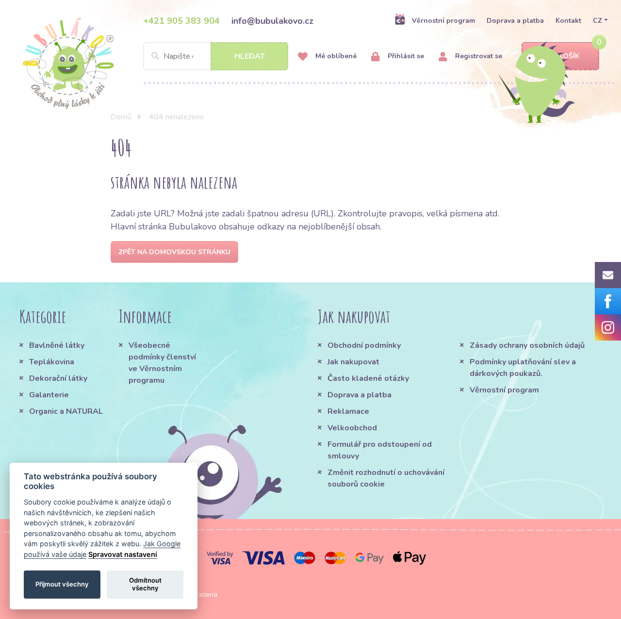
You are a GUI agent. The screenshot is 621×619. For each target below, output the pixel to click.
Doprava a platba (515, 20)
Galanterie (49, 395)
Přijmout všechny (62, 584)
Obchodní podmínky (364, 345)
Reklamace (348, 411)
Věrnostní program (443, 20)
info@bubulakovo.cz (272, 21)
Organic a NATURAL (66, 411)
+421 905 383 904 (181, 21)
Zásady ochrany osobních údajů (527, 345)
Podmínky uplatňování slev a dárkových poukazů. (523, 368)
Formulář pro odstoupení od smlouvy (379, 450)
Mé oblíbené (335, 56)
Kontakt (568, 20)
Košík (568, 56)
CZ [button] (597, 20)
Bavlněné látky (56, 345)
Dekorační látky (58, 378)
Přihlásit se (405, 56)
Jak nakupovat (353, 362)
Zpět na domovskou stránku (174, 252)
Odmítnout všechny (145, 584)
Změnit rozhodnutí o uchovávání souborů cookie (385, 478)
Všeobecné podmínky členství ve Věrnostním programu (162, 363)
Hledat (249, 56)
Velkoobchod (352, 428)
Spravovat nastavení (122, 554)
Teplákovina (51, 362)
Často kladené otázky (368, 378)
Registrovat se (477, 56)
